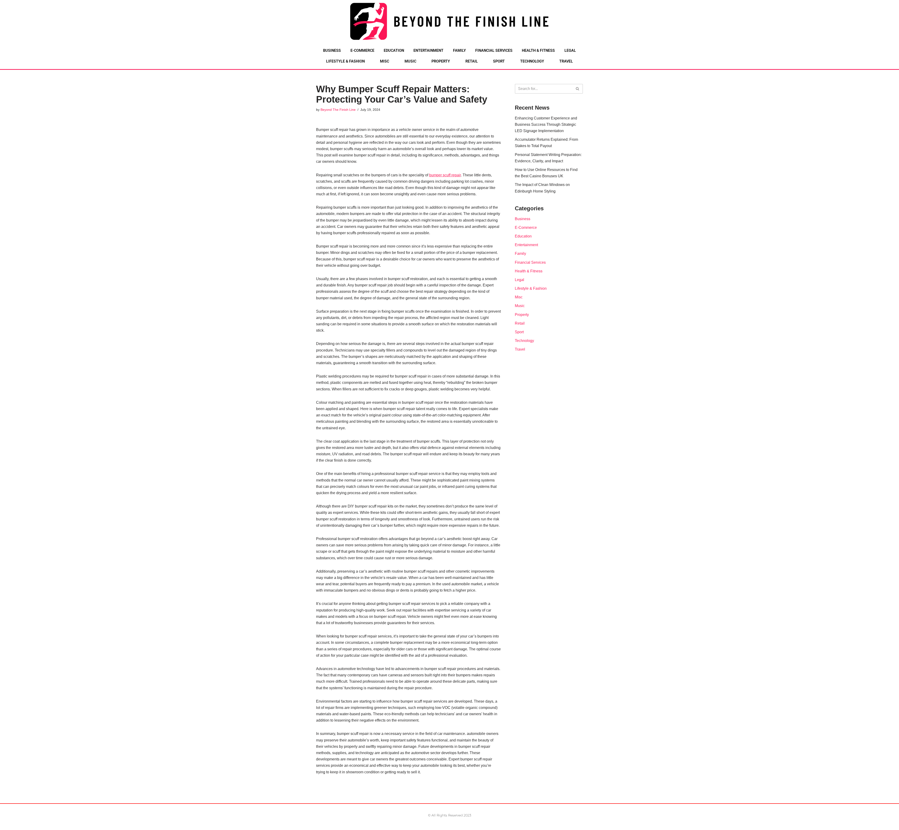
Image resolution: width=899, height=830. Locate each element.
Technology (532, 61)
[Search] (577, 89)
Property (440, 61)
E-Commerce (362, 50)
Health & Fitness (538, 50)
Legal (570, 50)
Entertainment (428, 50)
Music (410, 61)
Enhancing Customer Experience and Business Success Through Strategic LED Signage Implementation (546, 124)
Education (394, 50)
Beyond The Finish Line (338, 109)
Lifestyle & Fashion (345, 61)
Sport (499, 61)
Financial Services (493, 50)
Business (332, 50)
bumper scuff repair (445, 175)
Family (459, 50)
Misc (384, 61)
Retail (471, 61)
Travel (566, 61)
